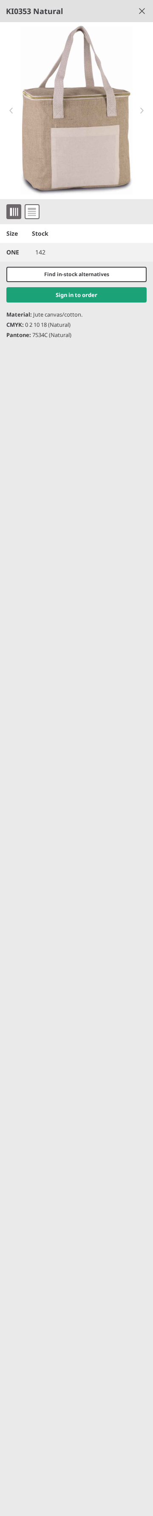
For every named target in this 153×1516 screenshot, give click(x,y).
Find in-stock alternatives (76, 274)
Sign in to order (76, 295)
